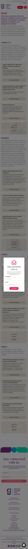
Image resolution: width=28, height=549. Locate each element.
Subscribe (14, 288)
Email (6, 282)
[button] (24, 545)
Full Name (8, 276)
